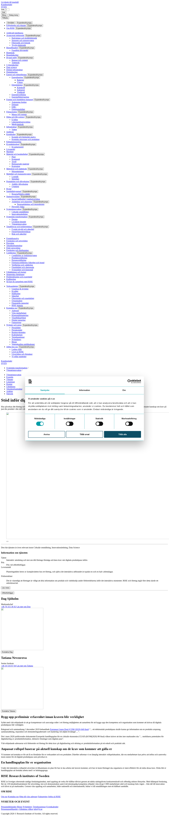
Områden (10, 23)
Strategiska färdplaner (15, 274)
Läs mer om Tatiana (25, 666)
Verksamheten (12, 286)
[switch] (69, 424)
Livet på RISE (18, 352)
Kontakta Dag (7, 652)
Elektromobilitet (18, 109)
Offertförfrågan (7, 593)
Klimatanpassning (13, 142)
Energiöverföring (19, 95)
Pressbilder (16, 328)
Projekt (9, 384)
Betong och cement (20, 60)
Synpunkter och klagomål (22, 270)
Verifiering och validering (22, 265)
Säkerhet (15, 296)
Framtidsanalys (12, 238)
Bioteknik (10, 53)
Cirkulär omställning (20, 212)
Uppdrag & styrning (20, 289)
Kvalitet (15, 291)
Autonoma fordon (19, 102)
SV (2, 7)
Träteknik (16, 62)
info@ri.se (38, 809)
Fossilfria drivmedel (20, 50)
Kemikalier (11, 134)
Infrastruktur (11, 127)
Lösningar (10, 382)
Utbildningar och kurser (16, 272)
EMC (14, 107)
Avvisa (47, 434)
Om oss (4, 796)
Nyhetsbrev (16, 339)
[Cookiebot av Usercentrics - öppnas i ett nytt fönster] (129, 381)
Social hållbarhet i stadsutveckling (26, 199)
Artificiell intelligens (14, 33)
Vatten (14, 129)
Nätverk (9, 394)
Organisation (17, 301)
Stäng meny (13, 15)
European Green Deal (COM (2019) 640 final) (69, 729)
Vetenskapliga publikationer (23, 344)
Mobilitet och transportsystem (18, 174)
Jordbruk (10, 132)
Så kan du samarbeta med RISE (19, 281)
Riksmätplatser (18, 171)
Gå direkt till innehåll (10, 2)
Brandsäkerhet (12, 55)
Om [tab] (124, 390)
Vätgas (20, 82)
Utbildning (10, 386)
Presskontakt (17, 330)
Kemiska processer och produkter (25, 139)
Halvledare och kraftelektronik (24, 38)
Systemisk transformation (16, 217)
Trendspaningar (18, 337)
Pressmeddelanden (9, 807)
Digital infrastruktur (14, 70)
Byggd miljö (11, 57)
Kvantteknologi (12, 144)
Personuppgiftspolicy (10, 809)
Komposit (16, 159)
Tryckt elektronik (19, 45)
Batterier (20, 80)
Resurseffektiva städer (21, 194)
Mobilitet (15, 179)
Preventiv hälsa (18, 207)
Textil (14, 161)
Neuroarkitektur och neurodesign (30, 204)
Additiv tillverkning (20, 184)
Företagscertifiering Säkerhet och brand (28, 262)
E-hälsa (15, 119)
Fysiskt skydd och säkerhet (23, 229)
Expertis (9, 377)
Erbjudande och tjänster (16, 25)
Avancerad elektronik (15, 35)
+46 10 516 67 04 (8, 666)
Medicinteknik (18, 124)
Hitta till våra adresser (28, 796)
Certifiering (11, 253)
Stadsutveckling (13, 196)
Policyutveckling (13, 248)
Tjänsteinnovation (19, 224)
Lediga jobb (17, 349)
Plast (14, 157)
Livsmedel (10, 149)
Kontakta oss (11, 308)
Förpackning (11, 112)
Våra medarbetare (19, 313)
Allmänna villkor (26, 809)
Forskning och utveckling (17, 241)
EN (5, 7)
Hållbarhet (16, 293)
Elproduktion (17, 85)
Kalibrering (11, 279)
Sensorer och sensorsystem (23, 40)
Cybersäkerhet (12, 65)
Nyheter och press (13, 325)
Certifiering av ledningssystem (24, 255)
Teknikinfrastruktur (14, 245)
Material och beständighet (17, 154)
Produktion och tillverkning (17, 181)
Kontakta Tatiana (8, 711)
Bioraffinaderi (12, 48)
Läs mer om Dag (23, 607)
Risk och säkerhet (19, 234)
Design (15, 219)
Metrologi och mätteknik (16, 169)
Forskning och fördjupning (17, 250)
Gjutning (15, 186)
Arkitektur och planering (22, 202)
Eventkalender (52, 807)
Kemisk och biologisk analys (24, 137)
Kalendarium (17, 335)
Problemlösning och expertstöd (19, 277)
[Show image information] (7, 541)
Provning (10, 243)
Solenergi (21, 90)
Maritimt (9, 152)
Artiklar (9, 391)
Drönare (15, 104)
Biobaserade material (20, 164)
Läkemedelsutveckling (21, 122)
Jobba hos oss (12, 347)
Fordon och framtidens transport (19, 99)
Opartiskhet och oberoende (23, 267)
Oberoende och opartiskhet (23, 298)
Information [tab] (84, 390)
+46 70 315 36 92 (8, 607)
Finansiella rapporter (20, 303)
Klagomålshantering (20, 315)
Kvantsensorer (18, 147)
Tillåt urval (84, 434)
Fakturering (16, 322)
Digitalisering (12, 72)
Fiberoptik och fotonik (21, 43)
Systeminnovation (13, 209)
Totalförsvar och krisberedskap (19, 226)
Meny (4, 15)
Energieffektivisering (20, 97)
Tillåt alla (122, 434)
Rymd (8, 189)
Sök (2, 9)
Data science (11, 67)
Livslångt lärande (19, 222)
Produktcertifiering (19, 258)
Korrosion (16, 166)
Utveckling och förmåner (22, 354)
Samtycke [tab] (45, 390)
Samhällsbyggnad (13, 191)
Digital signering (18, 320)
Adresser (15, 310)
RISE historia (17, 305)
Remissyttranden (18, 332)
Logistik (15, 176)
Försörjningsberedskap (21, 231)
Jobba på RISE (54, 796)
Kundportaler (6, 4)
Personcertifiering (19, 260)
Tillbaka (5, 18)
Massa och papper (19, 114)
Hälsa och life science (15, 117)
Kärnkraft (21, 87)
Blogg (14, 342)
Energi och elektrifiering (16, 74)
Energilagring (17, 77)
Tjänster (9, 379)
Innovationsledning (20, 214)
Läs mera (5, 588)
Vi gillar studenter (19, 356)
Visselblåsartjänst (19, 318)
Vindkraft (21, 92)
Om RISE (10, 28)
